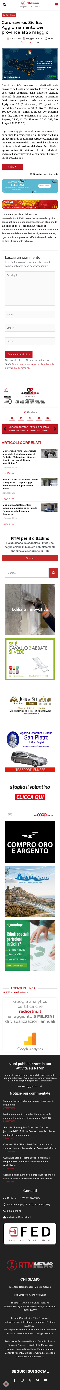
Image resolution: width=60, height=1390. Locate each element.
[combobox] (27, 573)
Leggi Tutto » (8, 473)
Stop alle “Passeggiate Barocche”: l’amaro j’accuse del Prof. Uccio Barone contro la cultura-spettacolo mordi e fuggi (29, 1131)
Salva (11, 166)
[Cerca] (53, 573)
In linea (15, 992)
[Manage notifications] (6, 1384)
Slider (12, 15)
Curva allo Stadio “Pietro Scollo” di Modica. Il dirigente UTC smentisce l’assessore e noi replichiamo (26, 1161)
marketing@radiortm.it (30, 1086)
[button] (4, 5)
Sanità (5, 15)
